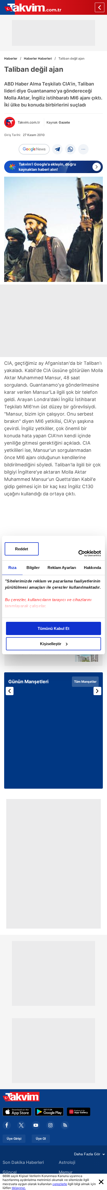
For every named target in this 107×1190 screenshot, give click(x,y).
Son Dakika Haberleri (23, 1162)
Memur (65, 1172)
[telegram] (57, 149)
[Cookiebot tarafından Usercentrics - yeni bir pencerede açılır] (78, 553)
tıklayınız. (19, 1188)
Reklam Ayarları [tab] (62, 567)
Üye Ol (41, 1139)
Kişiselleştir (50, 644)
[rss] (65, 1125)
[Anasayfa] (99, 7)
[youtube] (36, 1125)
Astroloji (67, 1162)
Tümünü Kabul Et (53, 628)
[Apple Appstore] (17, 1112)
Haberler (10, 58)
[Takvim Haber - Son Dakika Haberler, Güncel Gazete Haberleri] (30, 7)
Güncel (10, 1172)
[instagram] (50, 1125)
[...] (83, 149)
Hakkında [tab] (92, 567)
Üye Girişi (14, 1139)
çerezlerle (59, 1184)
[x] (21, 1125)
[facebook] (7, 1125)
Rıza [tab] (12, 567)
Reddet (21, 549)
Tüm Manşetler (85, 681)
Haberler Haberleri (38, 58)
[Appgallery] (78, 1112)
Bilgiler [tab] (33, 567)
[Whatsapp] (70, 149)
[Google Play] (49, 1112)
